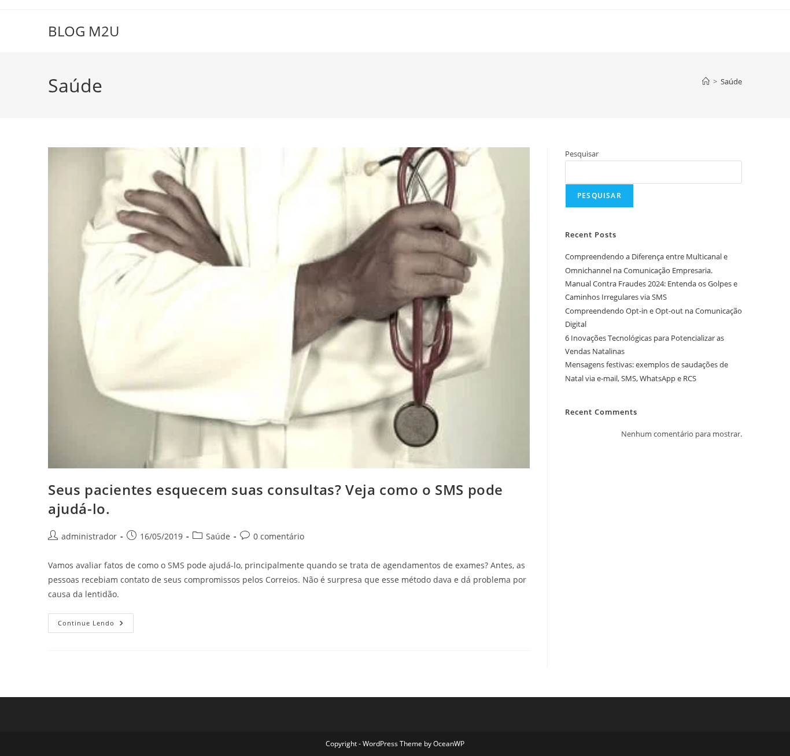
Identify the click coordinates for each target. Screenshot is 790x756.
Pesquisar (582, 153)
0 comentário (278, 536)
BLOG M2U (83, 30)
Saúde (731, 81)
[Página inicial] (706, 81)
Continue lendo (96, 625)
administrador (89, 536)
